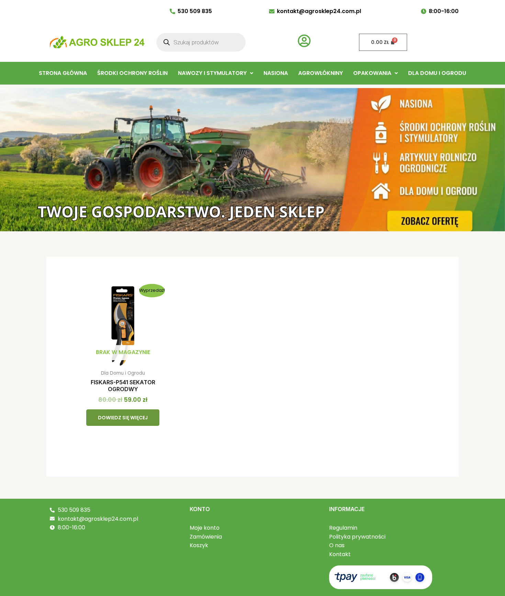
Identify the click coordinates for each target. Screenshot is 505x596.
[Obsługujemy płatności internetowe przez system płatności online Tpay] (380, 577)
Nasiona (275, 73)
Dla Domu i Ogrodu (437, 73)
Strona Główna (63, 73)
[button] (215, 73)
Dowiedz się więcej (123, 417)
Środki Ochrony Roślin (132, 73)
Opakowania (372, 73)
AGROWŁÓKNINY (320, 73)
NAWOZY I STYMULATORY (212, 73)
